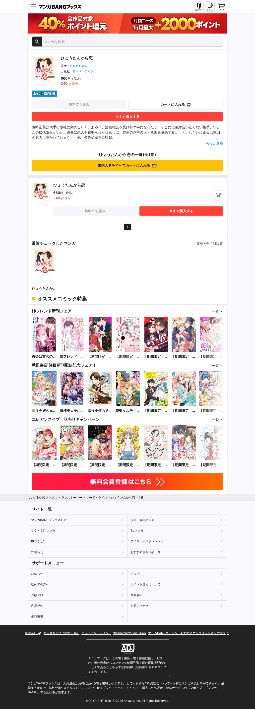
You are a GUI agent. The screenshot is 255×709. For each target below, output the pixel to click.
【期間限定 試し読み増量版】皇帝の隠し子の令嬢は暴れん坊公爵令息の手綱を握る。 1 (155, 410)
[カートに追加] (218, 195)
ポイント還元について (145, 584)
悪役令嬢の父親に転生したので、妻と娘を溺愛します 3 (100, 410)
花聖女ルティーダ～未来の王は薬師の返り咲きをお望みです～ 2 (128, 410)
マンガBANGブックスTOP (49, 520)
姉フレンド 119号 (70, 356)
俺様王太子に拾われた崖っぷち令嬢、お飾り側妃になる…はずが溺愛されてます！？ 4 (72, 410)
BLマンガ (37, 541)
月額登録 (37, 595)
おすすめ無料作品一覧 (145, 552)
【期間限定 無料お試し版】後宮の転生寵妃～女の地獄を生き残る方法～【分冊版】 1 (100, 465)
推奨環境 (37, 616)
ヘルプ (134, 573)
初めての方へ (40, 584)
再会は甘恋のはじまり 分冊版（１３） (44, 356)
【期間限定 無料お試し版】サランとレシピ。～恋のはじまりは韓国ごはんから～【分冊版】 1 (44, 465)
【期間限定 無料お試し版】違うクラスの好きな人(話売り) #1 (155, 465)
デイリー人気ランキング (146, 541)
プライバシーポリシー (96, 633)
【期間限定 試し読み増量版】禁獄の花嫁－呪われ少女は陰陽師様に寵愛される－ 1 (211, 410)
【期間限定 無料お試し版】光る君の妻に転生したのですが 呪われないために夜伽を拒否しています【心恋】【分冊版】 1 (183, 465)
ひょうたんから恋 (44, 288)
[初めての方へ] (199, 6)
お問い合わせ (139, 606)
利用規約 (37, 606)
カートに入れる (173, 104)
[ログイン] (210, 6)
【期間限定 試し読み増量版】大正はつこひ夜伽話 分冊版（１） (100, 356)
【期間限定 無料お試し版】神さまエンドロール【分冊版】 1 (72, 465)
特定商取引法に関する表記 (61, 633)
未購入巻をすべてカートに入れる (124, 165)
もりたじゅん (79, 66)
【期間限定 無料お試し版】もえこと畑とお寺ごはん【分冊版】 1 (128, 465)
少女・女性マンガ (43, 530)
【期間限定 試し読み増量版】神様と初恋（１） (128, 356)
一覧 (215, 311)
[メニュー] (33, 6)
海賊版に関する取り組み (129, 633)
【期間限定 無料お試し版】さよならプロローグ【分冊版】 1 (211, 465)
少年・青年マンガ (142, 520)
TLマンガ (136, 530)
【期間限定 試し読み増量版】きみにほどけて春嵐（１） (183, 356)
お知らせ (37, 573)
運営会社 (31, 633)
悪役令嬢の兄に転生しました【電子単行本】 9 (44, 410)
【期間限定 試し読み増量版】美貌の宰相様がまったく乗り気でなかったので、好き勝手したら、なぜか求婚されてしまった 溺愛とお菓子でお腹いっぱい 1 (183, 410)
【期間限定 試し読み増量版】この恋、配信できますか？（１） (211, 356)
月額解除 (136, 595)
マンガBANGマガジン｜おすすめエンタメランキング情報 (187, 633)
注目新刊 (37, 552)
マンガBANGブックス (42, 497)
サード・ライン (83, 71)
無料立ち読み (79, 104)
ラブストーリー (71, 497)
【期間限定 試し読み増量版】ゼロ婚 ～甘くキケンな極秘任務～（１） (155, 356)
